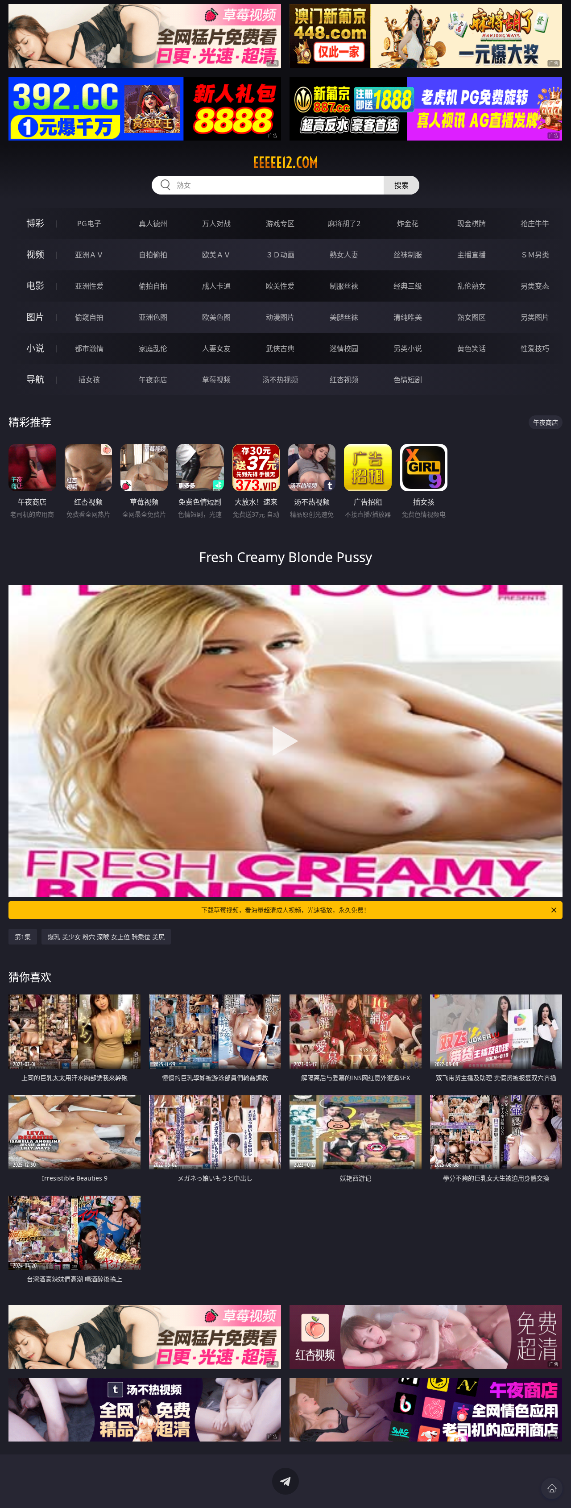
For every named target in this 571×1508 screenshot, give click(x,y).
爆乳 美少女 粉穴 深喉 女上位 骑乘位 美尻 (106, 936)
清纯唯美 (407, 317)
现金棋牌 (471, 223)
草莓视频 (216, 380)
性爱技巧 (535, 348)
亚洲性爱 (89, 286)
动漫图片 (280, 317)
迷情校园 (344, 348)
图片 (35, 317)
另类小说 (407, 348)
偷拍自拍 (153, 286)
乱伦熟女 (471, 286)
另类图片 (535, 317)
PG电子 (89, 223)
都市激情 (89, 348)
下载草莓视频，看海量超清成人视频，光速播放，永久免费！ (285, 910)
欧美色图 (216, 317)
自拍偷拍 (153, 255)
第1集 (23, 936)
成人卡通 (216, 286)
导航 (35, 379)
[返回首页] (552, 1488)
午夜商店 (153, 380)
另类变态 (535, 286)
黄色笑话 (471, 348)
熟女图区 (471, 317)
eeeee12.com (285, 162)
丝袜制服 (407, 255)
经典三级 (407, 286)
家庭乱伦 (153, 348)
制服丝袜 (344, 286)
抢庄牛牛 (535, 223)
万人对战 (216, 223)
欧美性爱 (280, 286)
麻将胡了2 (344, 223)
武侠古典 (280, 348)
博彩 (35, 223)
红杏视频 (344, 380)
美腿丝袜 (344, 317)
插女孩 (89, 380)
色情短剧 (407, 380)
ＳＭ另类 (535, 255)
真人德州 (153, 223)
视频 (35, 255)
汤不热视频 (280, 380)
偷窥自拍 (89, 317)
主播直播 (471, 255)
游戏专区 (280, 223)
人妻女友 (216, 348)
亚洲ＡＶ (89, 255)
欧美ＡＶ (216, 255)
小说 (35, 348)
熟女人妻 (344, 255)
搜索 (401, 185)
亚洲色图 (153, 317)
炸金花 (407, 223)
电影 (35, 286)
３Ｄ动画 (280, 255)
